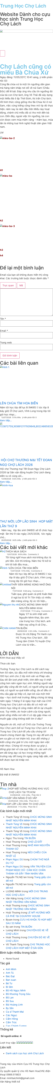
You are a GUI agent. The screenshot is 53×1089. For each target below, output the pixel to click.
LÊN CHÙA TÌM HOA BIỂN (23, 567)
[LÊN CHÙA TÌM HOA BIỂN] (4, 572)
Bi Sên (9, 986)
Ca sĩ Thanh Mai (15, 1011)
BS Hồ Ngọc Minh (16, 990)
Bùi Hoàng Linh (14, 1004)
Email (4, 331)
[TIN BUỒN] (8, 637)
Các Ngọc (11, 1015)
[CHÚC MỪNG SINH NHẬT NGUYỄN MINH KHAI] (9, 609)
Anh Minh (11, 969)
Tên (3, 319)
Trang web (6, 342)
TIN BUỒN (21, 628)
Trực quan (8, 285)
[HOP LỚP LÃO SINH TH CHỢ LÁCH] (3, 804)
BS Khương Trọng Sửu (18, 993)
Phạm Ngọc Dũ (14, 859)
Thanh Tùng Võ (14, 824)
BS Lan (10, 997)
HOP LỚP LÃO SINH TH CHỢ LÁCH (25, 803)
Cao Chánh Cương (16, 1025)
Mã (21, 285)
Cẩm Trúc (11, 1022)
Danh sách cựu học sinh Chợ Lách (25, 1053)
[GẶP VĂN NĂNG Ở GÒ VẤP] (3, 798)
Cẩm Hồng (12, 1018)
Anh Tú (10, 972)
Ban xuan (11, 979)
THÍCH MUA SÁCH (16, 551)
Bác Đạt (10, 976)
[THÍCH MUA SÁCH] (3, 552)
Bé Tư (9, 983)
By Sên (10, 1008)
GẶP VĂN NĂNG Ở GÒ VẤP (22, 798)
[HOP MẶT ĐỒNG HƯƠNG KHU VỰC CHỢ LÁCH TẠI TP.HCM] (4, 789)
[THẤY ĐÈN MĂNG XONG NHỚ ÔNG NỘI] (5, 588)
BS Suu (10, 1001)
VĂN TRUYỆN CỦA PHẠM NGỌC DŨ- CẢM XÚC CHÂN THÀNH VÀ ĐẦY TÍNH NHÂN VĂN (28, 870)
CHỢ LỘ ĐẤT (35, 841)
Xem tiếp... (6, 420)
